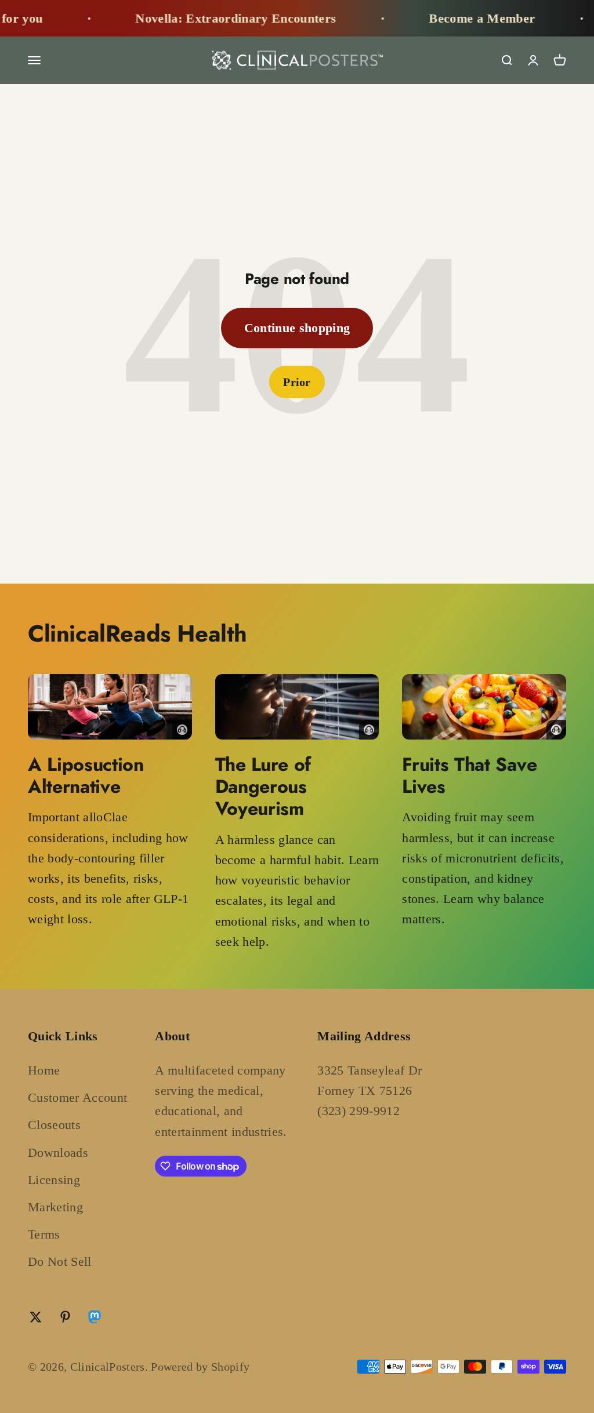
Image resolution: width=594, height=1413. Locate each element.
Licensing (54, 1179)
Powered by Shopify (200, 1366)
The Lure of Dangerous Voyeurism (263, 786)
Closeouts (54, 1124)
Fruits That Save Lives (469, 775)
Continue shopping (297, 328)
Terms (44, 1234)
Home (44, 1070)
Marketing (55, 1207)
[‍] (110, 707)
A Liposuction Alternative (86, 775)
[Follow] (94, 1319)
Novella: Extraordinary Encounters (208, 18)
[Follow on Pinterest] (65, 1317)
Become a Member (454, 18)
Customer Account (77, 1097)
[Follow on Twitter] (36, 1317)
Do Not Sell (60, 1261)
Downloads (58, 1152)
